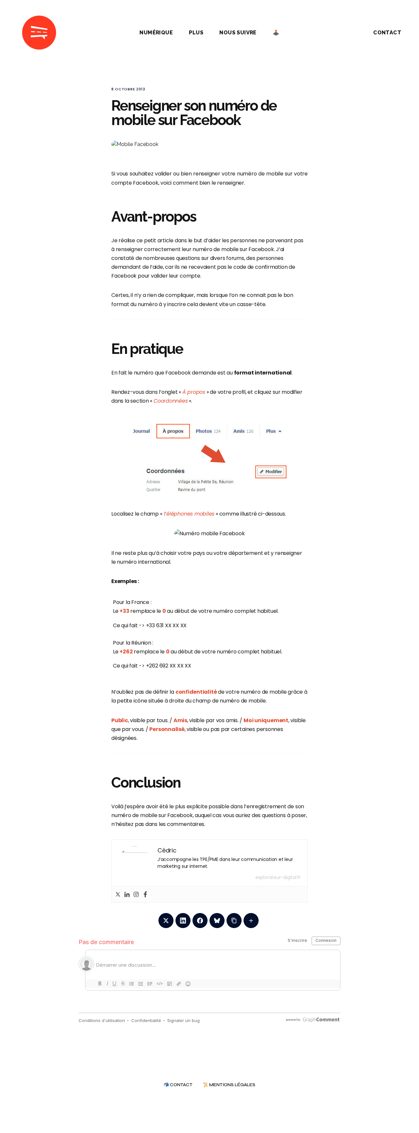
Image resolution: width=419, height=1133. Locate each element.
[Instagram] (136, 894)
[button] (345, 32)
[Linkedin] (127, 894)
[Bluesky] (217, 920)
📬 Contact (178, 1085)
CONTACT (387, 32)
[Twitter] (118, 894)
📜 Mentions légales (229, 1085)
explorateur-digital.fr (278, 877)
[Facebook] (145, 894)
